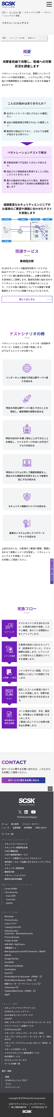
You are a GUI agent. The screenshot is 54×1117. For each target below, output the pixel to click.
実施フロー (32, 38)
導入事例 (15, 824)
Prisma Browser (12, 937)
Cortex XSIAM (11, 888)
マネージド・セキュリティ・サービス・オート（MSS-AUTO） (28, 1038)
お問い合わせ (41, 827)
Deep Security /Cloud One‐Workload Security (19, 932)
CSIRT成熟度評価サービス (16, 854)
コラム (8, 1083)
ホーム (4, 824)
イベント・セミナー (31, 824)
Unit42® (8, 1018)
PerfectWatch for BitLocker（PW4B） (22, 976)
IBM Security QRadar (14, 965)
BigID (7, 994)
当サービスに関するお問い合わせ (23, 780)
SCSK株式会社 (37, 1107)
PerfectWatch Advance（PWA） (19, 980)
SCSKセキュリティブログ (16, 1080)
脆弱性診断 (9, 871)
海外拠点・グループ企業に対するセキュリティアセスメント (28, 863)
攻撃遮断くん (10, 947)
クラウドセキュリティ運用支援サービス (22, 1052)
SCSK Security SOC (13, 1029)
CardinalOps (10, 969)
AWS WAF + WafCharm (15, 944)
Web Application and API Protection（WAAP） (26, 951)
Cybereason (10, 987)
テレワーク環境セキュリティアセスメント (23, 858)
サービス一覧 (7, 834)
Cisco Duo (10, 899)
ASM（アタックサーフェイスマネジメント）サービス (28, 1022)
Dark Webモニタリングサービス (19, 1015)
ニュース (5, 827)
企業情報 (16, 827)
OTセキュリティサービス (16, 1060)
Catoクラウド (11, 923)
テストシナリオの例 (16, 38)
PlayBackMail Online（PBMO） (19, 990)
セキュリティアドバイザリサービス (20, 1007)
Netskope (9, 916)
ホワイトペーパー (13, 1087)
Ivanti (7, 973)
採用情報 (28, 827)
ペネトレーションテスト (15, 875)
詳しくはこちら (27, 299)
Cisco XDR (10, 895)
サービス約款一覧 (12, 1063)
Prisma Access (11, 920)
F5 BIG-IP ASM (11, 940)
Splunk (9, 903)
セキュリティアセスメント (16, 843)
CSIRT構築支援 (11, 851)
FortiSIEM (9, 962)
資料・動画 (6, 1071)
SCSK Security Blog (26, 817)
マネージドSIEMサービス (15, 1049)
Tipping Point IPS (13, 927)
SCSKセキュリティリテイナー (17, 1011)
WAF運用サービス (12, 1056)
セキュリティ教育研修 (14, 868)
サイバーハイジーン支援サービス (19, 1025)
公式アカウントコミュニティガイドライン (27, 1104)
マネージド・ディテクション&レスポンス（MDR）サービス (28, 1044)
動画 (7, 1076)
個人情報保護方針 (19, 1107)
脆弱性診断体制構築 (13, 879)
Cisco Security (11, 892)
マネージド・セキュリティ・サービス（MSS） (25, 1033)
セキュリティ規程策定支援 (16, 847)
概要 (4, 38)
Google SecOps (12, 958)
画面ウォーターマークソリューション (21, 983)
